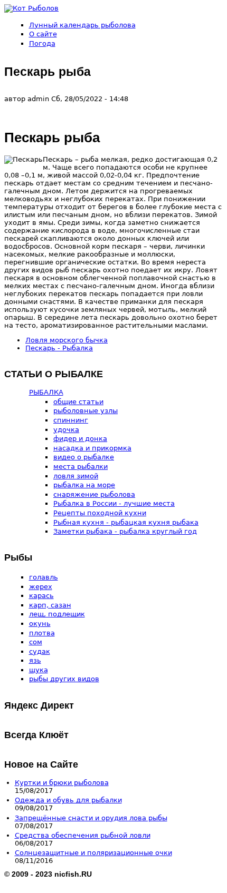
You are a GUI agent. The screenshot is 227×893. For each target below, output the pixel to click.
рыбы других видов (64, 679)
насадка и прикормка (92, 448)
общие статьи (78, 402)
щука (38, 670)
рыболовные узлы (85, 411)
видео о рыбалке (83, 457)
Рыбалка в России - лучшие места (114, 503)
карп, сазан (50, 605)
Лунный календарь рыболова (82, 25)
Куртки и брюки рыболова (62, 783)
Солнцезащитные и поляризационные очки (93, 853)
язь (35, 660)
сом (35, 642)
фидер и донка (80, 439)
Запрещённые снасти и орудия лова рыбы (91, 818)
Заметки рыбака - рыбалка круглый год (125, 531)
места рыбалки (80, 466)
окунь (40, 623)
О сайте (43, 34)
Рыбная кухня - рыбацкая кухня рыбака (125, 522)
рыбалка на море (84, 485)
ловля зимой (75, 476)
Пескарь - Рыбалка (59, 348)
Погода (42, 43)
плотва (42, 633)
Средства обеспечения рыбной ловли (82, 835)
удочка (66, 430)
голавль (43, 577)
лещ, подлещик (57, 614)
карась (41, 596)
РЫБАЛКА (46, 392)
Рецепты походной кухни (99, 513)
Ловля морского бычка (66, 340)
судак (39, 651)
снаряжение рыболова (94, 494)
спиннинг (70, 420)
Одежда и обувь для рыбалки (68, 800)
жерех (40, 587)
